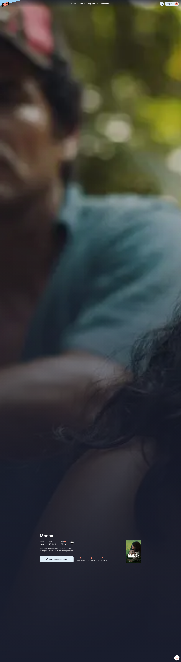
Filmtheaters (105, 4)
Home (73, 4)
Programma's (92, 4)
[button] (172, 4)
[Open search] (162, 4)
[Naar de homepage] (5, 4)
